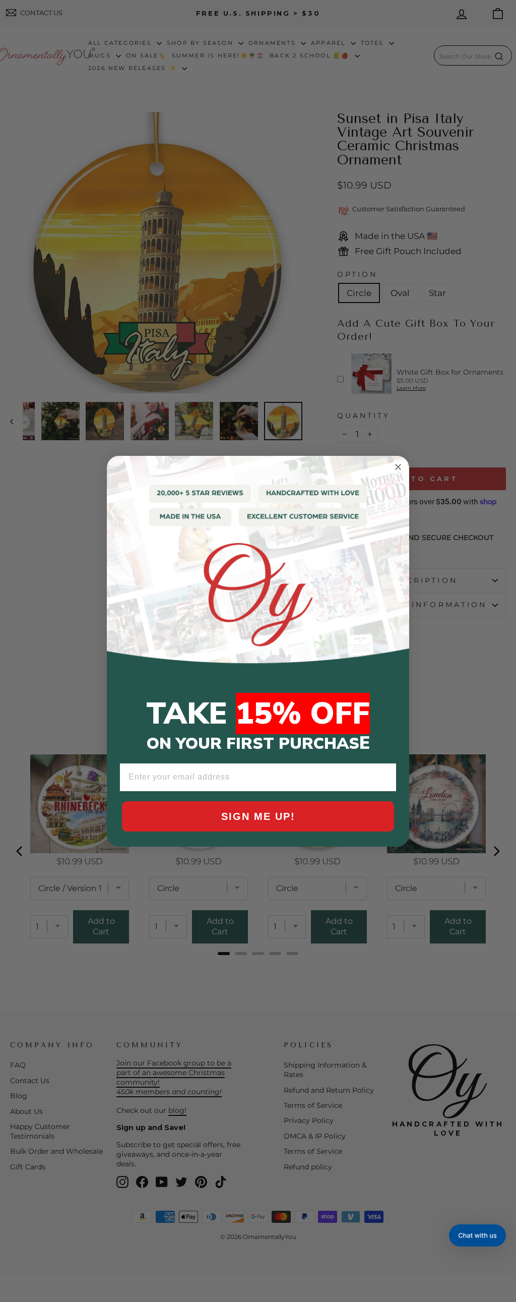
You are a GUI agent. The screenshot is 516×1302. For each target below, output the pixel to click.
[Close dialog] (398, 467)
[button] (477, 1235)
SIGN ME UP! (258, 816)
